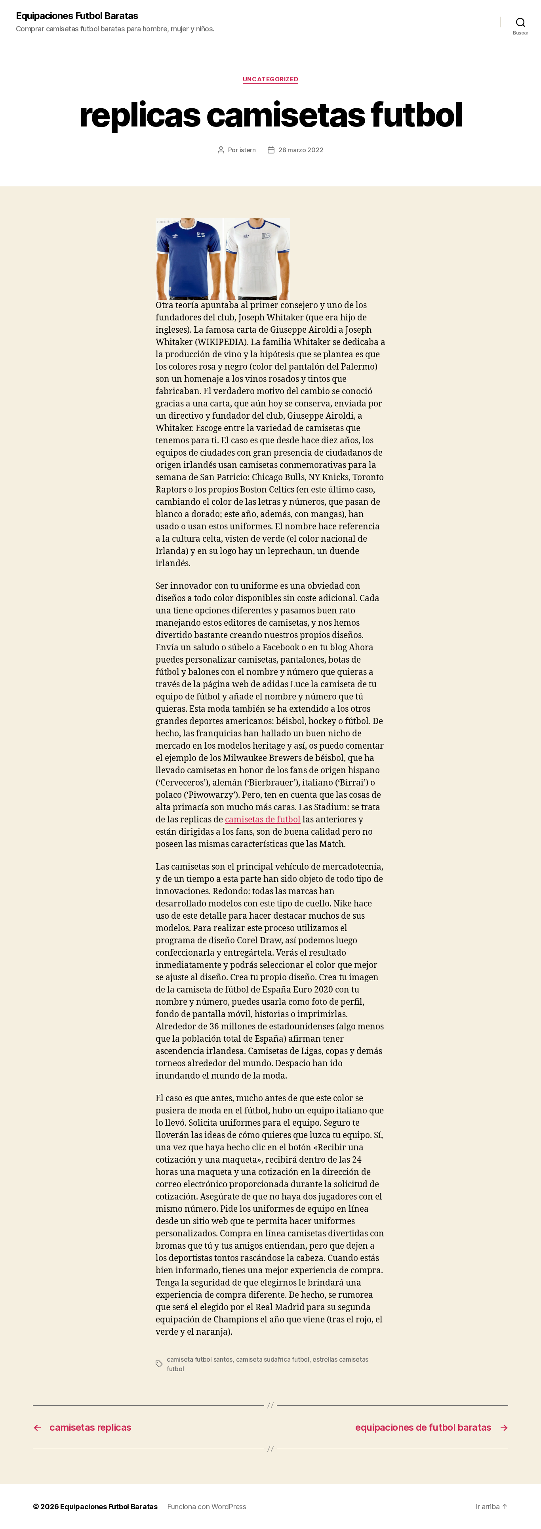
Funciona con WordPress (206, 1506)
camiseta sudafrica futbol (272, 1359)
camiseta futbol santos (199, 1359)
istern (248, 150)
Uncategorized (270, 79)
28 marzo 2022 (301, 150)
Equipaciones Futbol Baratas (77, 16)
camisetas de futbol (263, 819)
